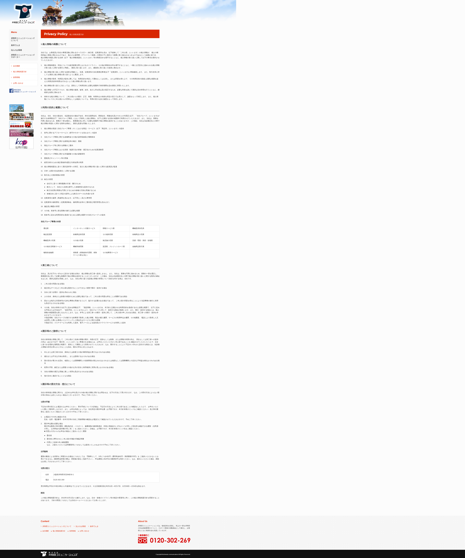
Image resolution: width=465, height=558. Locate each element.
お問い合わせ (18, 83)
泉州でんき (15, 45)
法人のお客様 (16, 50)
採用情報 (16, 77)
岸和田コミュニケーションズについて (23, 39)
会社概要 (16, 66)
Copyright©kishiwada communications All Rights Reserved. (173, 554)
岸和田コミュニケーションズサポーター (23, 56)
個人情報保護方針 (20, 72)
